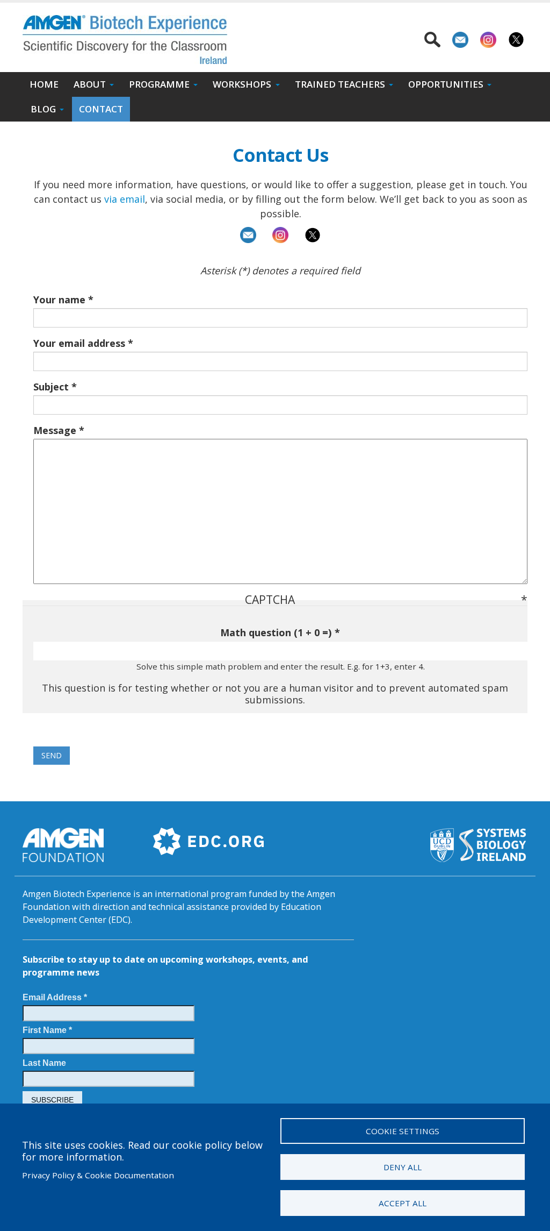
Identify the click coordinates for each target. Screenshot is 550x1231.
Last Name (44, 1063)
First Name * (47, 1030)
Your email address (79, 343)
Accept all (402, 1203)
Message (54, 430)
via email (124, 199)
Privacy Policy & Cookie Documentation (98, 1175)
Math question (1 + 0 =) (275, 632)
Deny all (402, 1167)
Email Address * (55, 997)
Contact (101, 109)
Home (44, 84)
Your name (59, 299)
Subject (51, 387)
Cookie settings (402, 1131)
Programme (159, 84)
